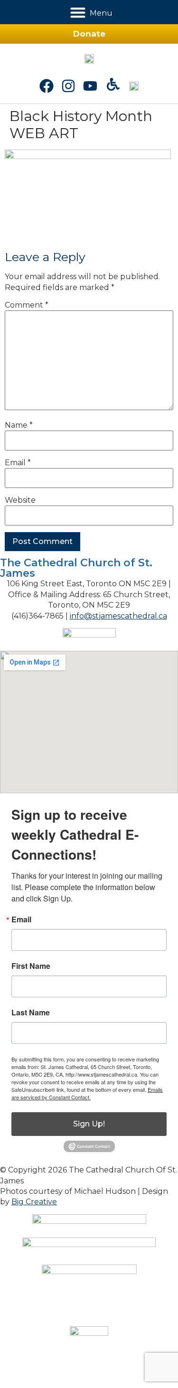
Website (20, 500)
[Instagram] (68, 86)
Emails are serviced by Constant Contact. (87, 1093)
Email (18, 463)
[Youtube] (90, 86)
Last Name (30, 1012)
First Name (30, 966)
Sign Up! (89, 1123)
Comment (26, 305)
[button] (78, 12)
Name (19, 425)
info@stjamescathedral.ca (118, 615)
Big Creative (34, 1201)
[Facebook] (46, 86)
